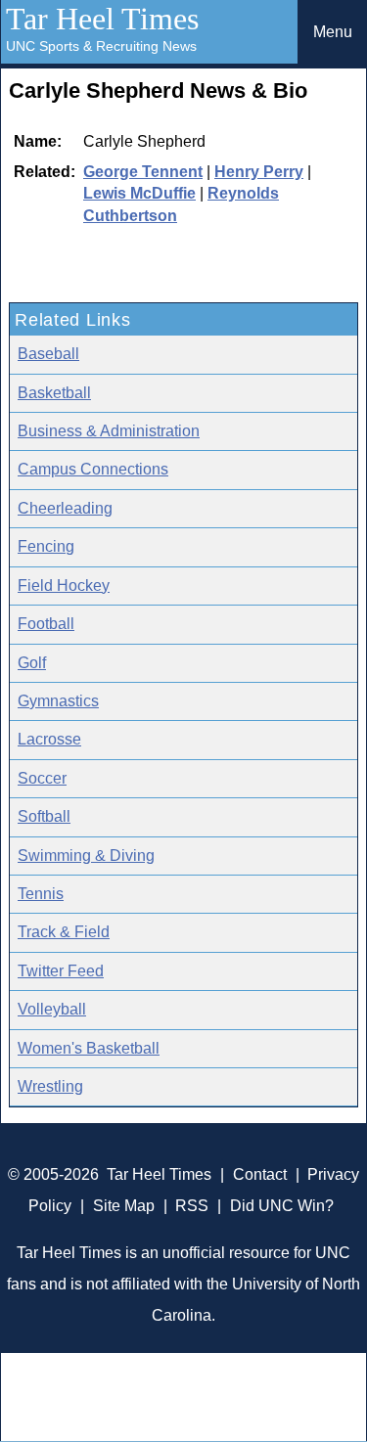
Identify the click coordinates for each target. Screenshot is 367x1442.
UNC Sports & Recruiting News (101, 46)
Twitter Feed (61, 971)
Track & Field (64, 932)
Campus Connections (93, 469)
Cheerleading (65, 508)
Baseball (48, 353)
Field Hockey (64, 585)
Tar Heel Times (102, 18)
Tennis (41, 893)
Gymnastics (58, 701)
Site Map (124, 1205)
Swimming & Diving (86, 855)
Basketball (54, 392)
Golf (32, 662)
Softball (44, 816)
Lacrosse (49, 739)
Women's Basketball (89, 1048)
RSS (191, 1205)
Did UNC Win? (282, 1205)
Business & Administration (109, 431)
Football (46, 623)
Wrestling (50, 1086)
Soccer (42, 778)
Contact (260, 1174)
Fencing (46, 546)
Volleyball (52, 1009)
